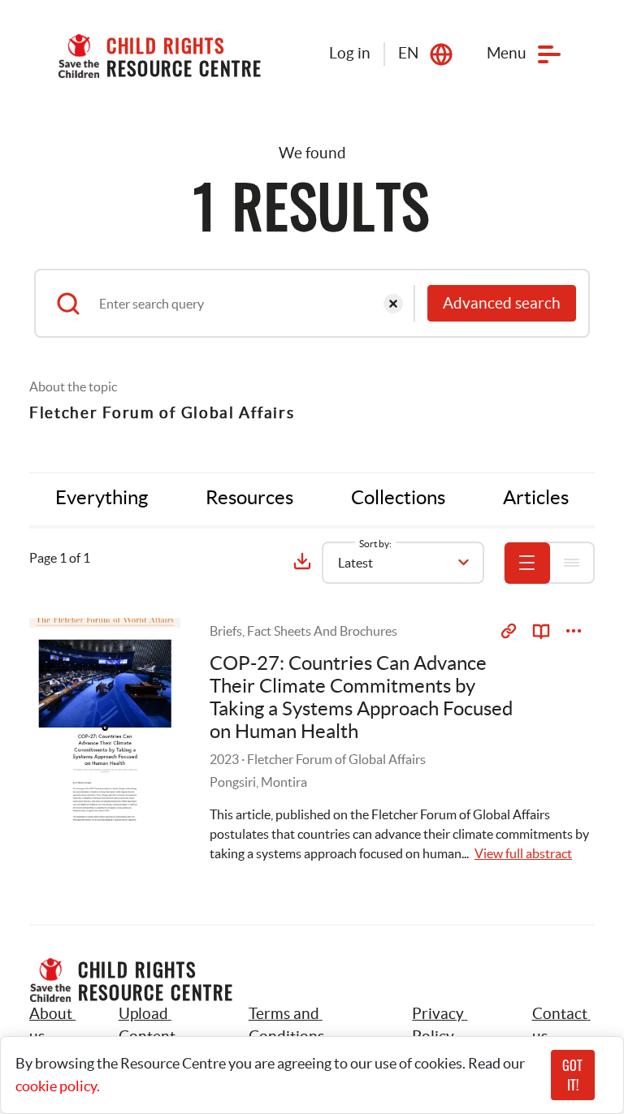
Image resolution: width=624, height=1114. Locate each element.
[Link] (509, 631)
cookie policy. (57, 1086)
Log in (349, 53)
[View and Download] (574, 631)
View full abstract (523, 853)
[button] (165, 1025)
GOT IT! (572, 1075)
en (408, 53)
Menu (506, 53)
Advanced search (502, 303)
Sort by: (375, 543)
